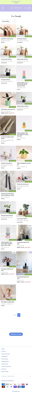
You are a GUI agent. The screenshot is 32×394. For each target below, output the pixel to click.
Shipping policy (5, 361)
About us (3, 351)
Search (3, 349)
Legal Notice (4, 356)
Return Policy (4, 364)
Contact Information (6, 366)
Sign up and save (8, 376)
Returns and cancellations (7, 380)
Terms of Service (5, 354)
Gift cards (3, 369)
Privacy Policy (4, 359)
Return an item (4, 371)
